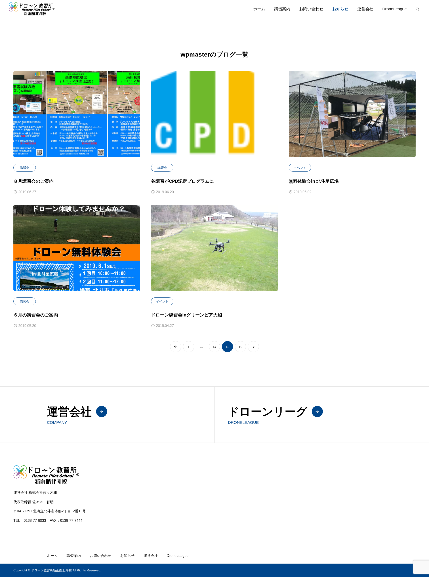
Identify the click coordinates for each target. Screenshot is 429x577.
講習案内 (282, 9)
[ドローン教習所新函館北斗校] (32, 9)
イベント (300, 168)
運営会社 (365, 9)
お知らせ (340, 9)
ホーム (259, 9)
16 (240, 347)
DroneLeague (394, 9)
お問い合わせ (311, 9)
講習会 (24, 168)
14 (214, 347)
